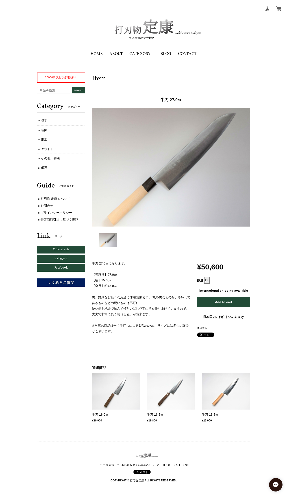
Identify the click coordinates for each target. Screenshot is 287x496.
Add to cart (223, 302)
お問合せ (47, 205)
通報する (202, 328)
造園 (44, 130)
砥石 (44, 168)
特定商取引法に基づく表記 (59, 219)
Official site (61, 249)
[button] (141, 54)
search (78, 90)
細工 (44, 139)
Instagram (61, 258)
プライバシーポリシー (56, 212)
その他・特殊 (50, 158)
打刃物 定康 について (56, 199)
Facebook (61, 268)
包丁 (44, 120)
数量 (200, 280)
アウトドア (49, 149)
